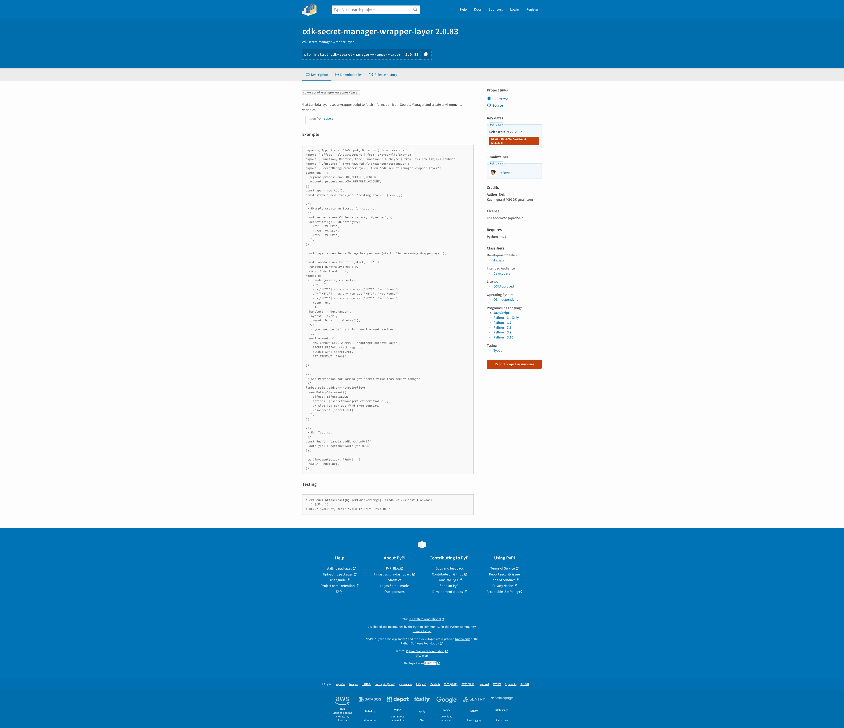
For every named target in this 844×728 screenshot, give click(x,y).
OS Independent (505, 299)
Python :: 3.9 (502, 332)
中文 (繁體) (468, 684)
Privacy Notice (502, 585)
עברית (497, 684)
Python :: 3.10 (503, 337)
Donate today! (422, 631)
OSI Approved (503, 286)
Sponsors (496, 9)
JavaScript (501, 312)
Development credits (447, 591)
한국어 (524, 684)
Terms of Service (502, 568)
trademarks (462, 639)
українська (405, 684)
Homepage (500, 98)
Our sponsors (394, 591)
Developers (501, 273)
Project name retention (338, 585)
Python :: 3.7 (502, 322)
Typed (497, 350)
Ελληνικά (421, 684)
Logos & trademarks (394, 585)
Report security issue (504, 574)
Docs (477, 9)
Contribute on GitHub (448, 574)
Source (497, 105)
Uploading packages (338, 574)
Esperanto (511, 684)
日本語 (366, 684)
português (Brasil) (385, 684)
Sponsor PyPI (449, 585)
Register (532, 9)
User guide (338, 580)
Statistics (394, 580)
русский (484, 684)
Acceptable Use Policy (502, 591)
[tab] (316, 75)
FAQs (339, 591)
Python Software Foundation (420, 643)
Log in (514, 9)
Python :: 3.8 (502, 327)
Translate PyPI (447, 580)
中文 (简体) (451, 684)
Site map (422, 655)
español (340, 684)
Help (463, 9)
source (328, 118)
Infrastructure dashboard (392, 574)
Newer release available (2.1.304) (509, 141)
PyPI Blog (393, 568)
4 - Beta (498, 260)
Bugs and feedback (450, 568)
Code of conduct (503, 580)
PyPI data (495, 125)
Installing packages (338, 568)
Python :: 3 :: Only (506, 317)
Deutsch (435, 684)
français (353, 684)
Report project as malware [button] (514, 364)
